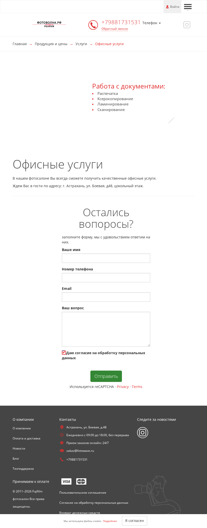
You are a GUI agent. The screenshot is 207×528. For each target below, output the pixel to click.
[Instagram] (186, 24)
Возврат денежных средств (79, 513)
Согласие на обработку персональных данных (93, 503)
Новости (19, 448)
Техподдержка (23, 468)
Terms (137, 386)
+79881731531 (121, 22)
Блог (16, 458)
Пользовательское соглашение (82, 492)
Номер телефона (77, 269)
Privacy (123, 386)
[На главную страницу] (49, 24)
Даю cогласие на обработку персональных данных (103, 355)
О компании (22, 428)
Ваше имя (71, 249)
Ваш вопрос (73, 307)
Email (66, 288)
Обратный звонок (114, 28)
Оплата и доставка (26, 438)
